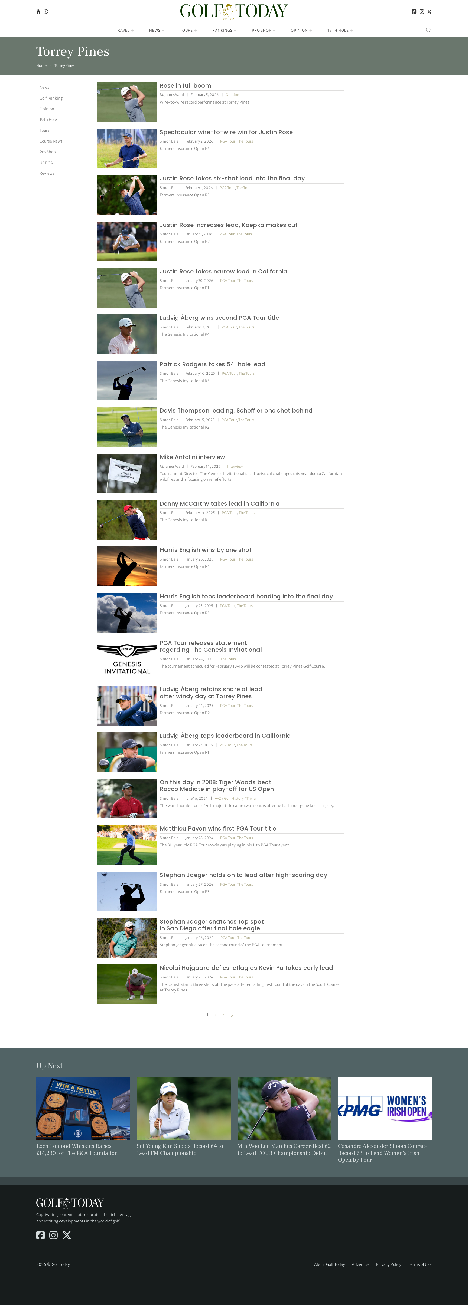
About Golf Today (329, 1264)
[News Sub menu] (163, 30)
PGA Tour (227, 141)
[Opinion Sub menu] (310, 30)
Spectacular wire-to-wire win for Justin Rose (226, 132)
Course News (51, 141)
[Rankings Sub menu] (235, 30)
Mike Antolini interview (192, 457)
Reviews (47, 173)
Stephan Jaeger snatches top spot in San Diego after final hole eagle (212, 925)
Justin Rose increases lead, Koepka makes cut (229, 225)
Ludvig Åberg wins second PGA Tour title (219, 318)
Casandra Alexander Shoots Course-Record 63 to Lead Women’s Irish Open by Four (382, 1152)
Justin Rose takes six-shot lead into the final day (232, 178)
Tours (186, 30)
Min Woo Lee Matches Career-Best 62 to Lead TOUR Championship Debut (284, 1149)
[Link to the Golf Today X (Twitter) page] (429, 12)
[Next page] (232, 1014)
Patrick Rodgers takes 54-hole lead (212, 364)
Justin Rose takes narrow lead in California (223, 271)
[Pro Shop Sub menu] (274, 30)
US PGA (46, 162)
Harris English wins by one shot (206, 550)
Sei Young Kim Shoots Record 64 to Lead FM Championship (180, 1149)
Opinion (299, 30)
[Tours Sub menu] (195, 30)
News (154, 30)
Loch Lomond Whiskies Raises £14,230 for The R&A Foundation (77, 1149)
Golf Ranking (51, 98)
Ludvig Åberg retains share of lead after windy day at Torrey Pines (211, 692)
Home (41, 65)
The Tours (245, 141)
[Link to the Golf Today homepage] (38, 12)
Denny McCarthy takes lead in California (220, 503)
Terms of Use (420, 1264)
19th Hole (338, 30)
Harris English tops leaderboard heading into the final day (246, 596)
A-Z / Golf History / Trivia (235, 798)
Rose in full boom (185, 86)
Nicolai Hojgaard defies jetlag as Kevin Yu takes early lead (246, 968)
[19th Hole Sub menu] (351, 30)
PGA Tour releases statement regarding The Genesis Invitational (211, 646)
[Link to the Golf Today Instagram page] (422, 12)
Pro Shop (261, 30)
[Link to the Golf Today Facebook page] (414, 12)
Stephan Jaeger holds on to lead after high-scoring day (243, 875)
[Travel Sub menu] (132, 30)
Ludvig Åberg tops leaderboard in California (225, 736)
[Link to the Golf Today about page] (46, 12)
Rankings (222, 30)
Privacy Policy (388, 1264)
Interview (235, 466)
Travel (122, 30)
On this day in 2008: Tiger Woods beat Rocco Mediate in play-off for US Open (217, 785)
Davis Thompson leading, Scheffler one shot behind (236, 410)
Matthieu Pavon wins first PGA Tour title (218, 828)
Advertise (360, 1264)
